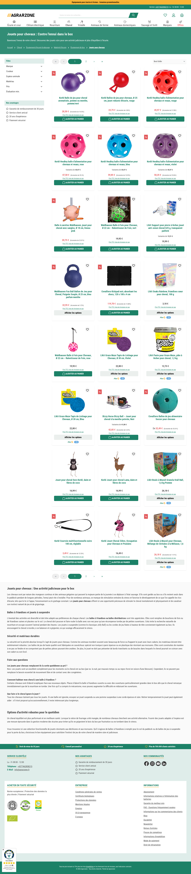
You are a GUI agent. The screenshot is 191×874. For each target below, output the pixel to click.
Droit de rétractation (152, 845)
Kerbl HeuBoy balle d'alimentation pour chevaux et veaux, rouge (165, 99)
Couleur (9, 71)
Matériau (10, 81)
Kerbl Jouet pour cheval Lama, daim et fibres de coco (119, 481)
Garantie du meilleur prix (154, 803)
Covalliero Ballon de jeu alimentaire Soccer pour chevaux (165, 418)
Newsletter (148, 824)
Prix (7, 86)
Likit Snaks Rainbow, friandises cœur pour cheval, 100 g (165, 293)
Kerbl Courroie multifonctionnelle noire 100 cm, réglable (73, 542)
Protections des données (85, 800)
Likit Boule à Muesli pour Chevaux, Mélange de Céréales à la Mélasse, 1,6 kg (165, 544)
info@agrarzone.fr (21, 769)
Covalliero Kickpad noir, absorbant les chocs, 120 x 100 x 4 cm (119, 293)
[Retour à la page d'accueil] (21, 15)
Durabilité (148, 820)
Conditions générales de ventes (88, 792)
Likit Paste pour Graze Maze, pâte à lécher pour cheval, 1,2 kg (165, 357)
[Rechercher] (133, 15)
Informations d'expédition (154, 836)
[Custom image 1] (25, 805)
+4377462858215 (161, 7)
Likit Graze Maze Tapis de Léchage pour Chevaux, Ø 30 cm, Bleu (73, 418)
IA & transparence (82, 812)
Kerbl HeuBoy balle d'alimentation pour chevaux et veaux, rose (73, 163)
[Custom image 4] (12, 818)
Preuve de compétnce (153, 832)
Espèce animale (13, 76)
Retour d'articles (150, 828)
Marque (9, 66)
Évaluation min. (12, 91)
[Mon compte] (173, 15)
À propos (79, 817)
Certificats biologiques (84, 796)
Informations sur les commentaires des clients (163, 811)
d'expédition (90, 867)
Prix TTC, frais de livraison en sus (73, 115)
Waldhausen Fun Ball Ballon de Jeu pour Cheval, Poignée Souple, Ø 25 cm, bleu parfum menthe (73, 294)
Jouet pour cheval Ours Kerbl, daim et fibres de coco (73, 481)
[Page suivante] (94, 61)
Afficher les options (73, 312)
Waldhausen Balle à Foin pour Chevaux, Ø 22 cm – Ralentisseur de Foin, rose (73, 357)
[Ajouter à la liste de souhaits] (87, 71)
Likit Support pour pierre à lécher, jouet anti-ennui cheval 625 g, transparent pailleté (165, 228)
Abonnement (149, 792)
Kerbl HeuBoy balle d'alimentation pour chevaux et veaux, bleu (119, 163)
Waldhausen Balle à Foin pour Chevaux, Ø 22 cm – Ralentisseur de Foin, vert (119, 226)
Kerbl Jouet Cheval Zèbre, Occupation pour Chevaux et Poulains (119, 542)
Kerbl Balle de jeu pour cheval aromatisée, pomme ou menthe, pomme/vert (73, 100)
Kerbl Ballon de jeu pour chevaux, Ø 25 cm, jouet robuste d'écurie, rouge (119, 99)
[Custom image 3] (38, 805)
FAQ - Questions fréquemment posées (159, 807)
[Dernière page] (102, 61)
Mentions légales (82, 804)
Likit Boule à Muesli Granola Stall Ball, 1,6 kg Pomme (165, 481)
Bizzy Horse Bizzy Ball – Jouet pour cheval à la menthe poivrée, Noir (119, 418)
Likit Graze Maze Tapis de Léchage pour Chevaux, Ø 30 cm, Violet (119, 357)
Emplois (78, 808)
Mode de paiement (151, 840)
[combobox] (95, 15)
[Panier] (181, 15)
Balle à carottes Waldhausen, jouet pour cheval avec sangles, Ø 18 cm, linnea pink (73, 228)
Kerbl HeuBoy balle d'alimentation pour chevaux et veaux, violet (165, 163)
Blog (145, 816)
